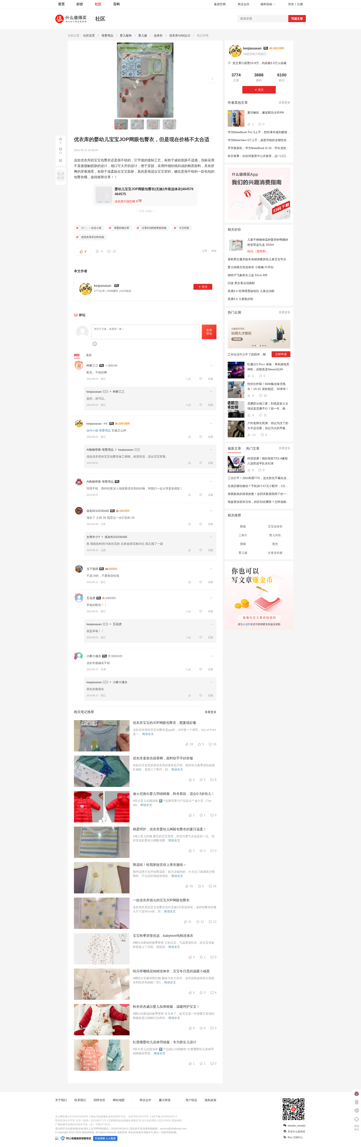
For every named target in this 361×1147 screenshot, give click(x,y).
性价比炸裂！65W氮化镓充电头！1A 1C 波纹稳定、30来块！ (268, 386)
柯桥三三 (92, 365)
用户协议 (191, 1100)
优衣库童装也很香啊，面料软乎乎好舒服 (163, 758)
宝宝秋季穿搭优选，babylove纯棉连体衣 (163, 935)
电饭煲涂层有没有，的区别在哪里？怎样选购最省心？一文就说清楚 (271, 501)
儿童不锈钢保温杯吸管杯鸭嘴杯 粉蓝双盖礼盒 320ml (267, 242)
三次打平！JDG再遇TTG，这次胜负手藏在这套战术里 (263, 478)
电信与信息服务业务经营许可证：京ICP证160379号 (120, 1116)
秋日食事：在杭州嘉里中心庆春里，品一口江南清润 (261, 156)
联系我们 (80, 1100)
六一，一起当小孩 (91, 227)
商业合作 (243, 4)
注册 (300, 4)
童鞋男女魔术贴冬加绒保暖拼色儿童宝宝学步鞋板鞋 (261, 259)
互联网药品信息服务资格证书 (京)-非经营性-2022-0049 (139, 1120)
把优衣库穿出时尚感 (92, 237)
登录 (291, 4)
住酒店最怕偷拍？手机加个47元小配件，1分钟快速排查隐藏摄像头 (271, 486)
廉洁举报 (164, 1100)
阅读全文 (148, 734)
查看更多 (210, 712)
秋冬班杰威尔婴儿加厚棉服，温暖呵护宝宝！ (166, 1006)
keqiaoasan (94, 391)
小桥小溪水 (93, 656)
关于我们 (61, 1100)
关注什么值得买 (296, 1131)
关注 (204, 286)
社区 (98, 4)
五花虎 (90, 598)
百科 (116, 4)
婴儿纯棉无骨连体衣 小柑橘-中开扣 (250, 267)
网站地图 (119, 1100)
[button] (212, 79)
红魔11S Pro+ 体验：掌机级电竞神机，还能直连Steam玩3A (268, 367)
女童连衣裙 (275, 552)
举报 (213, 250)
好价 (79, 4)
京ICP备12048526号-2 (164, 1116)
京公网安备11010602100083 (71, 1116)
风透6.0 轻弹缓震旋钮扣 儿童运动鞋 (251, 291)
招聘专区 (99, 1100)
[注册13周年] (277, 48)
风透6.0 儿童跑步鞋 (240, 299)
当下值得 (92, 568)
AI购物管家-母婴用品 (100, 449)
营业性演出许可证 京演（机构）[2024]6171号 (80, 1120)
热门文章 (252, 448)
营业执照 (177, 1120)
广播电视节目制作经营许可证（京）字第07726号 (82, 1124)
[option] (259, 340)
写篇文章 (297, 18)
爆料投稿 (266, 4)
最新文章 (234, 448)
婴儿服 (243, 552)
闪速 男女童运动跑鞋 (241, 283)
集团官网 (220, 4)
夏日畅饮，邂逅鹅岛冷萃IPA (265, 112)
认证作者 (248, 624)
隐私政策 (210, 1100)
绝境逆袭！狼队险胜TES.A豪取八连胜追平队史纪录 (267, 461)
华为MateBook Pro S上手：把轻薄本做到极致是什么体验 (265, 132)
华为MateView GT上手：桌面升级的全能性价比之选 (261, 140)
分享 (204, 250)
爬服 (243, 526)
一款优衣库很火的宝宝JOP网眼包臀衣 (161, 900)
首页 (61, 4)
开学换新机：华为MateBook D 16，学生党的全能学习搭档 (266, 148)
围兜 (275, 544)
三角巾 (243, 535)
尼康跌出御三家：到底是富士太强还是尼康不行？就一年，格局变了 (267, 406)
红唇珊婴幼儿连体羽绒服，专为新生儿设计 (164, 1042)
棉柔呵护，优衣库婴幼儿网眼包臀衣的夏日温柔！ (169, 829)
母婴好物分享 (121, 227)
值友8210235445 (97, 510)
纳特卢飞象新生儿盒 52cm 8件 (248, 275)
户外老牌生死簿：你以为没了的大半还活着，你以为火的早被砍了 (267, 426)
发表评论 (209, 331)
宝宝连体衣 (275, 526)
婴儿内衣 (275, 535)
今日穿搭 (183, 227)
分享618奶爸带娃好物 (153, 227)
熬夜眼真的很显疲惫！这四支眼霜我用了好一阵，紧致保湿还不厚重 (271, 494)
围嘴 (243, 544)
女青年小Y (93, 537)
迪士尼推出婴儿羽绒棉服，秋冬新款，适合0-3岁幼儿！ (174, 793)
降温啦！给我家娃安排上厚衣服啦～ (159, 864)
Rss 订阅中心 (295, 1137)
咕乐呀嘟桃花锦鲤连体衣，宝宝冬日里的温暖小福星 (171, 971)
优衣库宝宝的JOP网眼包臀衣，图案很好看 (164, 723)
